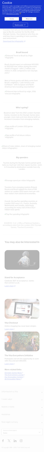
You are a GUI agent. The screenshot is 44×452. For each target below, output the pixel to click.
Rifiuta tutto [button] (29, 19)
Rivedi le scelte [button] (19, 25)
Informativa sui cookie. (12, 14)
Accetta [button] (12, 19)
